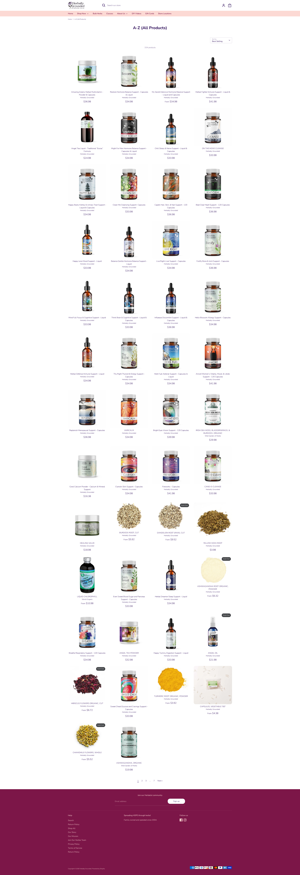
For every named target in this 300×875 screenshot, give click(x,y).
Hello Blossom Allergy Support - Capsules (213, 317)
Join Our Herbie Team (77, 840)
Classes (109, 13)
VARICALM (129, 430)
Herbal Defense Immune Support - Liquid (87, 374)
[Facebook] (181, 820)
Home (70, 13)
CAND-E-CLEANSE (212, 486)
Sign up (176, 801)
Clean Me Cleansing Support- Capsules (129, 205)
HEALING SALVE (87, 543)
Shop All (71, 828)
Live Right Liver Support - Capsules (171, 261)
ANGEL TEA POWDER (129, 653)
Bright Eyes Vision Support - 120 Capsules (171, 430)
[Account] (223, 5)
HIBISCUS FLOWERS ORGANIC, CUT (87, 703)
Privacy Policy (73, 844)
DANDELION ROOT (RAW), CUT (171, 533)
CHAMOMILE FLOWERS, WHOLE (87, 752)
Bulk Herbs (97, 13)
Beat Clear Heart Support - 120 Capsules (213, 205)
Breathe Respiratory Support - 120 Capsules (87, 653)
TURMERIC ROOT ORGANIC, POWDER (171, 696)
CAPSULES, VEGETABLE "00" (213, 706)
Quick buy (87, 85)
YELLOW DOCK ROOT (212, 543)
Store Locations (164, 13)
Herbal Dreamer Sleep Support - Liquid (171, 596)
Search (71, 820)
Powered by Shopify (98, 869)
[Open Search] (103, 5)
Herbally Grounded (86, 869)
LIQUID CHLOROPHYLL (87, 596)
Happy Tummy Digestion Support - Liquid (171, 653)
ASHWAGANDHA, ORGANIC (129, 763)
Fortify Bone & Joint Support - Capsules (213, 261)
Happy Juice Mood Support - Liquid (87, 261)
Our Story (72, 832)
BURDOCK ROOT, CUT (129, 532)
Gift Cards (149, 13)
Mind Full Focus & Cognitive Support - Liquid (87, 317)
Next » (160, 780)
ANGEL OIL (213, 653)
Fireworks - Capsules (171, 486)
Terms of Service (75, 848)
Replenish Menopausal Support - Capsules (87, 430)
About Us (121, 13)
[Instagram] (185, 820)
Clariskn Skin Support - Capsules (129, 486)
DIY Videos (136, 13)
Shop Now (81, 13)
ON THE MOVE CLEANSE (213, 148)
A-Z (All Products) (80, 19)
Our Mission (73, 836)
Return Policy (73, 824)
